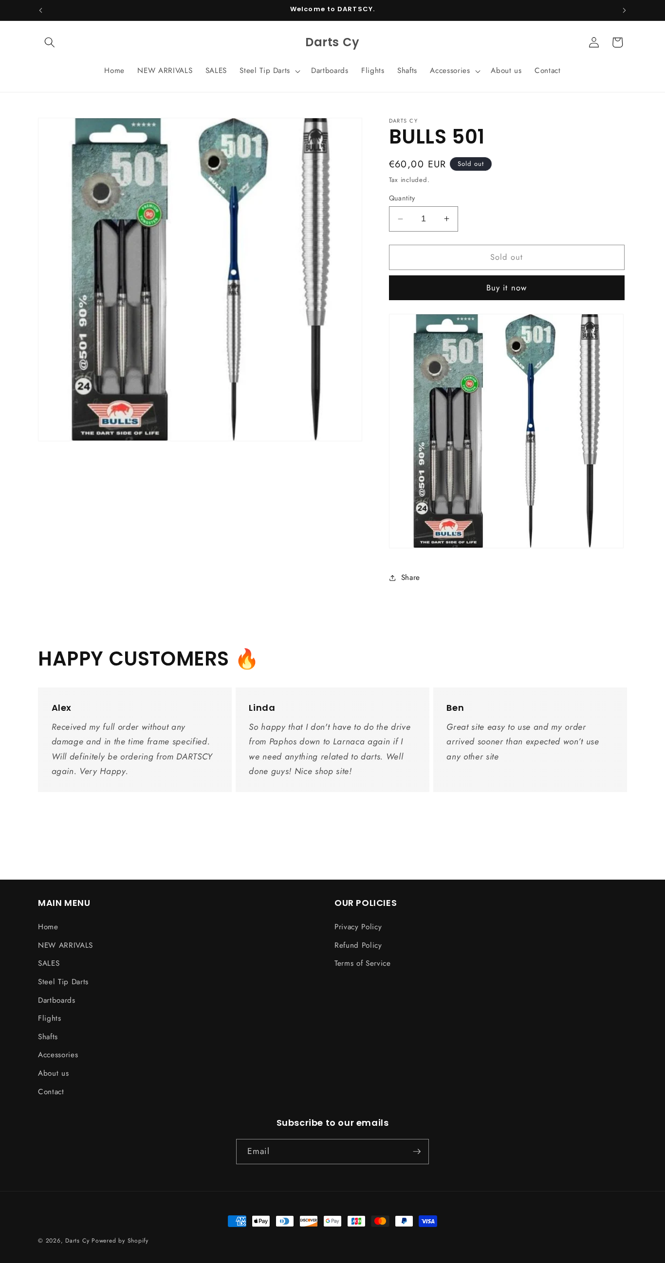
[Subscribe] (416, 1151)
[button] (49, 42)
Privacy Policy (358, 926)
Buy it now (506, 287)
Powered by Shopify (120, 1240)
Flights (49, 1018)
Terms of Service (362, 963)
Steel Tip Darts (63, 981)
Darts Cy (77, 1240)
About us (53, 1073)
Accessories (58, 1054)
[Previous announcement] (41, 10)
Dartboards (56, 1000)
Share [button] (410, 577)
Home (48, 926)
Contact (51, 1091)
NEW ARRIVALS (65, 945)
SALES (48, 963)
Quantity (402, 198)
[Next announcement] (624, 10)
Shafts (48, 1036)
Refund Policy (358, 945)
